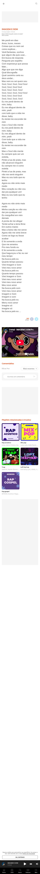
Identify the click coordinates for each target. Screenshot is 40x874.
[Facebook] (32, 319)
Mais (36, 872)
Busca (20, 872)
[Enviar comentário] (34, 376)
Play (25, 864)
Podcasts (28, 872)
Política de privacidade (29, 853)
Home (4, 872)
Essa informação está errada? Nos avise (12, 34)
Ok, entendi (20, 857)
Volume (37, 864)
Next (31, 864)
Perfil (12, 872)
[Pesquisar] (36, 3)
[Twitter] (36, 319)
